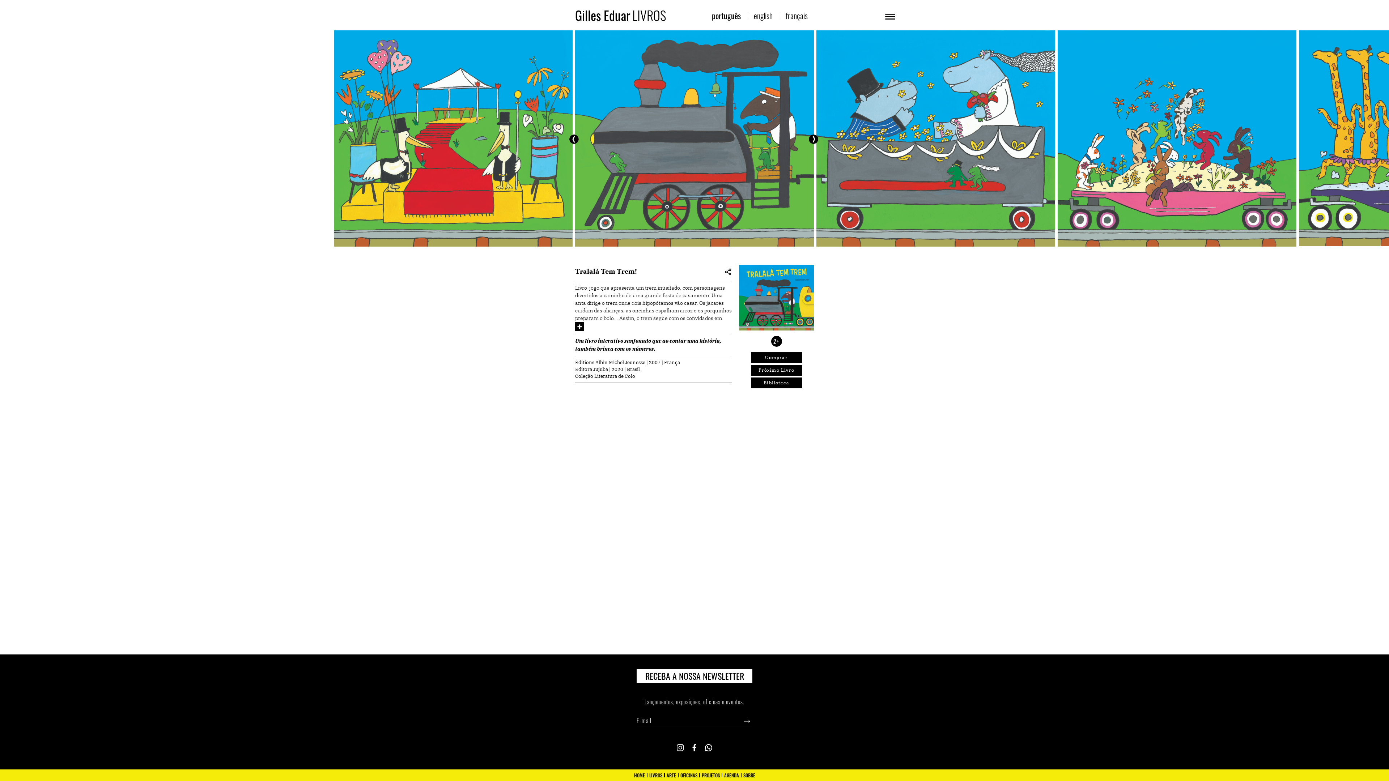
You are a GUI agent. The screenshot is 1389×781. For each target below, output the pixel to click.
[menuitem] (726, 15)
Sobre (749, 775)
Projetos (711, 775)
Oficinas (688, 775)
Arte (671, 775)
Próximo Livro (776, 370)
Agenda (731, 775)
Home (639, 775)
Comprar (776, 357)
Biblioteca (776, 382)
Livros (655, 775)
